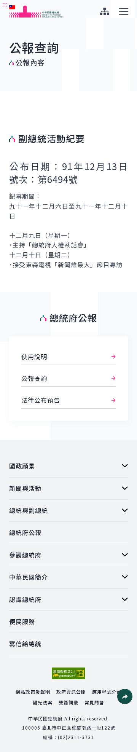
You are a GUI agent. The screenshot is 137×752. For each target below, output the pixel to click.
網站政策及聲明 (33, 691)
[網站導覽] (104, 11)
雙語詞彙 (68, 702)
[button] (124, 696)
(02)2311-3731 (76, 737)
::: (5, 4)
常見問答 (94, 702)
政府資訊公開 (71, 691)
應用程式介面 (107, 691)
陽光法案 (43, 702)
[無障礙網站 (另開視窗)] (68, 673)
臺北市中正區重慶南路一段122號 (78, 727)
